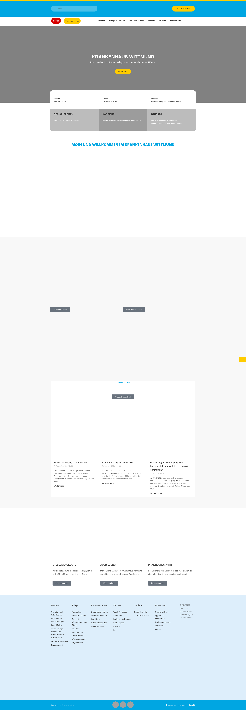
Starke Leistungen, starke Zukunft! (70, 462)
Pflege (75, 605)
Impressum (182, 705)
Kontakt (192, 705)
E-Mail (105, 98)
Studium (162, 21)
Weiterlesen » (60, 486)
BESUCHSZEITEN (63, 114)
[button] (2, 64)
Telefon (57, 98)
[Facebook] (115, 704)
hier (140, 120)
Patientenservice (136, 21)
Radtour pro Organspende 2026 (117, 462)
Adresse (154, 98)
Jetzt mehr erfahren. (174, 124)
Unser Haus (175, 21)
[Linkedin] (130, 704)
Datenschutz (171, 705)
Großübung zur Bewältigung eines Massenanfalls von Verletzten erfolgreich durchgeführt (170, 466)
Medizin (101, 21)
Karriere (151, 21)
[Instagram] (123, 704)
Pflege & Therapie (117, 21)
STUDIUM (156, 114)
